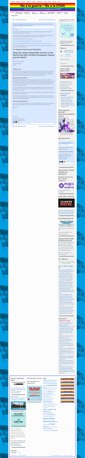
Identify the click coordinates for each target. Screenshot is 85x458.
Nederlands (39, 1)
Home (12, 12)
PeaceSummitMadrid (48, 413)
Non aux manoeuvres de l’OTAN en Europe (47, 19)
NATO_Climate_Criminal (47, 404)
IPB (50, 391)
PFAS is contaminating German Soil (18, 19)
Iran (53, 391)
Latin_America (46, 396)
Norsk (49, 1)
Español (18, 1)
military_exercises (22, 123)
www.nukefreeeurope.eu (16, 445)
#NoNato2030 (14, 15)
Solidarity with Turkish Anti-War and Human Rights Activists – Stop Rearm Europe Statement (67, 362)
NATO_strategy (48, 406)
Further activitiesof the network (51, 13)
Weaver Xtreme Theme (58, 455)
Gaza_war (45, 391)
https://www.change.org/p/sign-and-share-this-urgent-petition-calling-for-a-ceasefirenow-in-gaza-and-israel (66, 212)
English (13, 1)
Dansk (45, 1)
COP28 (52, 383)
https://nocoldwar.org (15, 392)
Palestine (46, 411)
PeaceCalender (66, 13)
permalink (30, 123)
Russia (52, 414)
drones (55, 388)
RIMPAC (26, 123)
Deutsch (28, 1)
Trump (47, 424)
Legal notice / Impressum (68, 455)
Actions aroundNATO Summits (18, 13)
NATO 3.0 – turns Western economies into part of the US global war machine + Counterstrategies (65, 323)
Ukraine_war (50, 426)
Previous (9, 7)
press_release (46, 414)
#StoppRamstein (47, 380)
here (59, 248)
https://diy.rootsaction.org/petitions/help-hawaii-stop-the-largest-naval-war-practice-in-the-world (31, 43)
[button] (14, 122)
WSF (54, 430)
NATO (51, 399)
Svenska (54, 1)
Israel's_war (47, 394)
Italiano (34, 1)
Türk (59, 1)
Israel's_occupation (48, 393)
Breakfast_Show (48, 381)
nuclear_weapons (49, 409)
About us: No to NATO (27, 13)
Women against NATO (43, 13)
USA (45, 428)
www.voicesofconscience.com (19, 120)
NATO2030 (47, 401)
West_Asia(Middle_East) (47, 430)
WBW (49, 428)
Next (76, 7)
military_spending (46, 399)
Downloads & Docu (59, 13)
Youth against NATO (35, 13)
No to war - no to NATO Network (20, 455)
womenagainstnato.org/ (66, 82)
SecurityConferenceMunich (48, 416)
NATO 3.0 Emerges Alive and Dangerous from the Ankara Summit (65, 341)
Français (23, 1)
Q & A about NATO (65, 143)
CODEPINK (46, 383)
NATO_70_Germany (48, 402)
